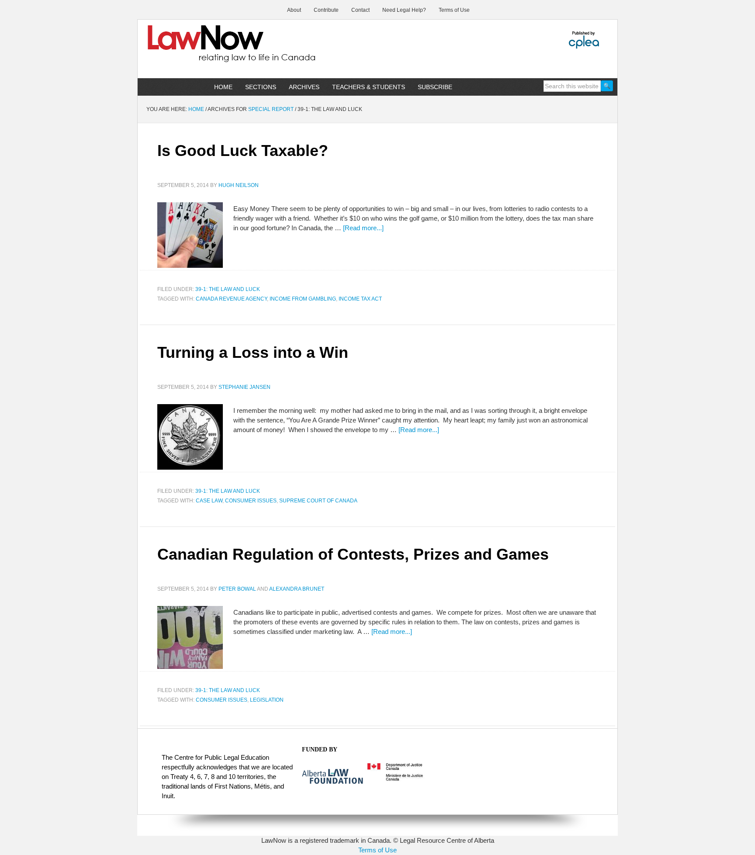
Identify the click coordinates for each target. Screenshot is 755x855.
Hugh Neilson (238, 185)
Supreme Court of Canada (318, 501)
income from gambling (303, 299)
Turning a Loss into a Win (252, 352)
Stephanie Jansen (244, 387)
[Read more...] (363, 228)
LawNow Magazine (212, 49)
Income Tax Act (360, 299)
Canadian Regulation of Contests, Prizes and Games (353, 554)
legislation (267, 700)
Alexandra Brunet (296, 589)
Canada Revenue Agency (231, 299)
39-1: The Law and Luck (227, 289)
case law (209, 501)
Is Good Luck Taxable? (242, 150)
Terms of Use (377, 850)
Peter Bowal (237, 589)
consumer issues (251, 501)
